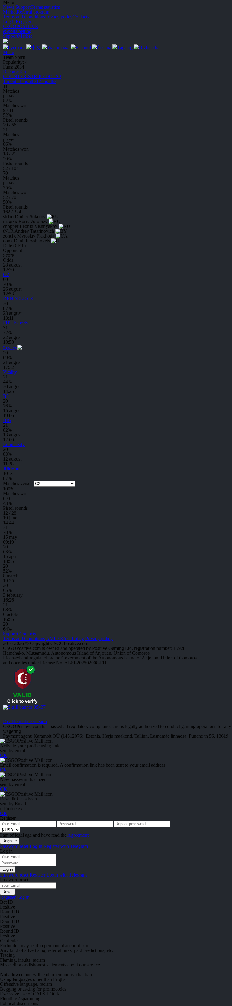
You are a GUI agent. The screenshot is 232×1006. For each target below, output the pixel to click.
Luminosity (14, 444)
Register (23, 21)
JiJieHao (11, 468)
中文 (36, 47)
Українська (58, 47)
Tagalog (125, 47)
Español (83, 47)
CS (24, 76)
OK (3, 755)
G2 (6, 274)
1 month (11, 81)
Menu (8, 52)
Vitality (10, 372)
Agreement (78, 835)
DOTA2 (53, 76)
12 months (46, 81)
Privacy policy (99, 638)
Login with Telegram (67, 874)
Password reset (14, 846)
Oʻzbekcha (149, 47)
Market (25, 36)
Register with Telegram (66, 846)
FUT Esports (15, 322)
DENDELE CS (18, 298)
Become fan (14, 71)
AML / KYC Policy (65, 638)
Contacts (27, 633)
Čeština (104, 47)
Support (10, 36)
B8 (6, 396)
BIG (7, 420)
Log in (9, 21)
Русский (16, 47)
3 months (27, 81)
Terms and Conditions (24, 638)
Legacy (10, 347)
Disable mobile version (25, 721)
